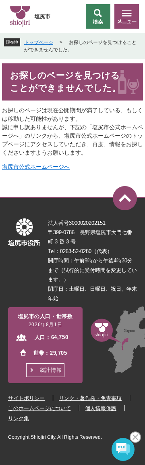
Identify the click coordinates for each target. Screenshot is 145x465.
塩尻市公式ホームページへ (36, 166)
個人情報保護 (100, 408)
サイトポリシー (26, 398)
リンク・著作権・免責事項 (90, 398)
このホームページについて (39, 408)
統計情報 (51, 370)
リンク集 (18, 418)
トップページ (38, 42)
